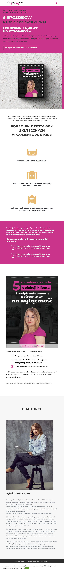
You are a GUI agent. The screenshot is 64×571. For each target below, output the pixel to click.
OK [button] (27, 568)
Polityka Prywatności (32, 561)
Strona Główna (19, 561)
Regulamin (44, 561)
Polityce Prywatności (19, 568)
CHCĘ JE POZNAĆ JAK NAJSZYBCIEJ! (21, 48)
